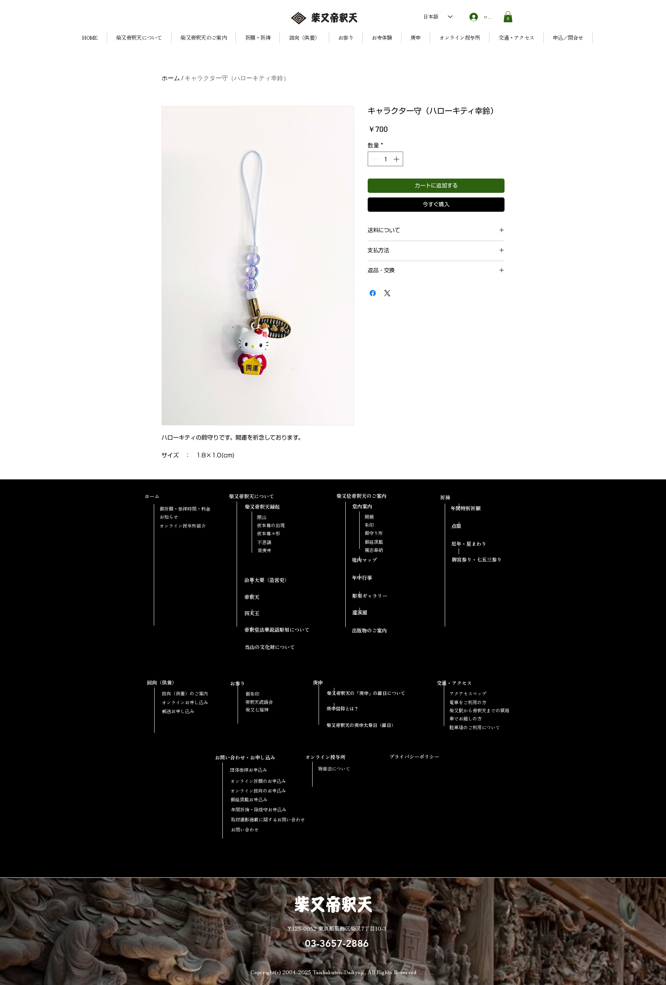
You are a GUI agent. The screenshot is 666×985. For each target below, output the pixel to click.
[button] (508, 16)
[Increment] (397, 159)
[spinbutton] (385, 159)
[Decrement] (374, 159)
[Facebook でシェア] (372, 293)
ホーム (170, 78)
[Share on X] (387, 293)
